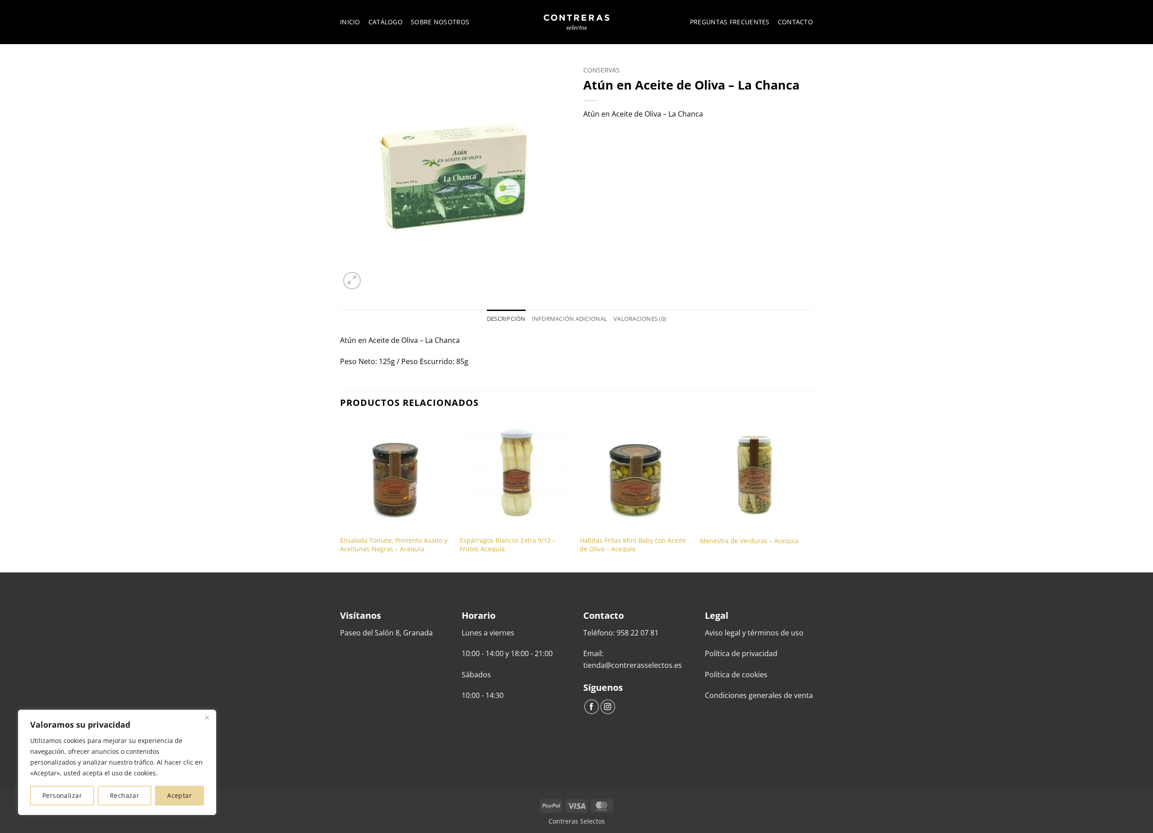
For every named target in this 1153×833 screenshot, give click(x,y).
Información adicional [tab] (569, 319)
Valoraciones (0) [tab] (639, 319)
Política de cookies (736, 675)
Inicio (350, 22)
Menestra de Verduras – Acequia (749, 541)
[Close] (206, 717)
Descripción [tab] (506, 319)
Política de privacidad (741, 653)
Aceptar (179, 795)
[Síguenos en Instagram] (607, 706)
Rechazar (124, 795)
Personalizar (62, 795)
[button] (352, 280)
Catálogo (385, 22)
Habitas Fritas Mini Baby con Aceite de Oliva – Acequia (633, 544)
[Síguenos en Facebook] (591, 706)
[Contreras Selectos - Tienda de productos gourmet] (576, 22)
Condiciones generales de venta (759, 695)
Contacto (795, 22)
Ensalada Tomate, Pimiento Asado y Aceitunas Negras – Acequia (393, 544)
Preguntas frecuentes (730, 22)
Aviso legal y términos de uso (754, 633)
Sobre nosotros (440, 22)
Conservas (601, 70)
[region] (117, 762)
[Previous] (340, 495)
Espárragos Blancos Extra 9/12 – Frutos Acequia (508, 544)
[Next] (810, 495)
